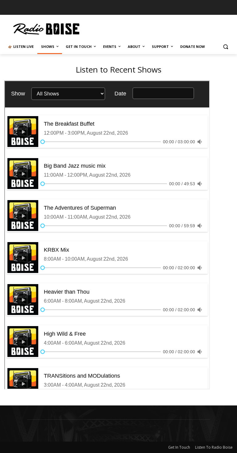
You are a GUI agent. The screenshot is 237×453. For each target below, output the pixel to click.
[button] (225, 47)
